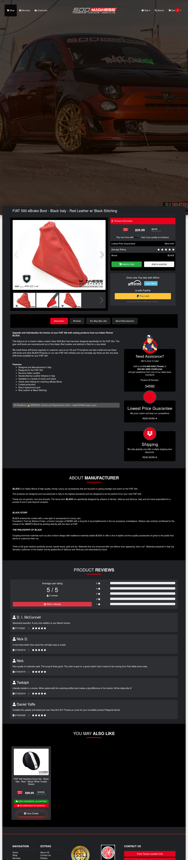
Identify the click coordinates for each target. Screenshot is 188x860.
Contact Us (45, 855)
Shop (12, 10)
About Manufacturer (125, 320)
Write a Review (53, 604)
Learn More (150, 283)
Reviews (77, 320)
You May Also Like (98, 320)
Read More (148, 418)
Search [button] (160, 10)
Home (15, 852)
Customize (42, 10)
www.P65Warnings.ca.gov (84, 405)
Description (59, 320)
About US (44, 852)
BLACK (171, 255)
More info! (169, 243)
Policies (43, 858)
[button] (102, 255)
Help (146, 10)
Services (25, 10)
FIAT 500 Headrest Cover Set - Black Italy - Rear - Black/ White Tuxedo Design (31, 781)
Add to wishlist (159, 264)
